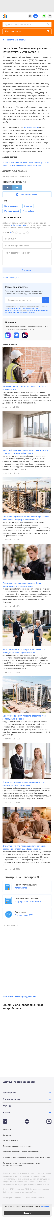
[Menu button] (44, 16)
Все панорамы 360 (24, 915)
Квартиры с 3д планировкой (28, 901)
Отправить (27, 270)
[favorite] (30, 16)
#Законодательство (12, 206)
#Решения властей (11, 211)
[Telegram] (17, 187)
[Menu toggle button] (49, 16)
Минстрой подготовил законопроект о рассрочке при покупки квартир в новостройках (26, 518)
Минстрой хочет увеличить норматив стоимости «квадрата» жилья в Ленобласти (25, 452)
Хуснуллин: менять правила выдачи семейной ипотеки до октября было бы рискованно (24, 847)
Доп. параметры (13, 31)
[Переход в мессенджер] (48, 1120)
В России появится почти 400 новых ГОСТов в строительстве (24, 388)
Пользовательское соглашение (17, 1146)
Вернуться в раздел (15, 40)
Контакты (7, 1135)
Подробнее (45, 1206)
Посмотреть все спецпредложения (19, 996)
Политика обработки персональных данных (22, 1152)
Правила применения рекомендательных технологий (26, 1157)
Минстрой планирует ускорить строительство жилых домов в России (24, 717)
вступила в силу (31, 127)
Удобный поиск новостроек (18, 24)
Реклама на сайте (10, 1140)
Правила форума (11, 277)
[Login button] (35, 16)
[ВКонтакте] (7, 187)
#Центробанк (28, 211)
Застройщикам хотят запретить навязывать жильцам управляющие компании (24, 651)
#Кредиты (28, 206)
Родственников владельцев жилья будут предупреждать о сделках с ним (22, 584)
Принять (27, 1213)
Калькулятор (21, 888)
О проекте (7, 1129)
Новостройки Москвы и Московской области (23, 1198)
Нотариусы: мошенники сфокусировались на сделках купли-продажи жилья (24, 783)
